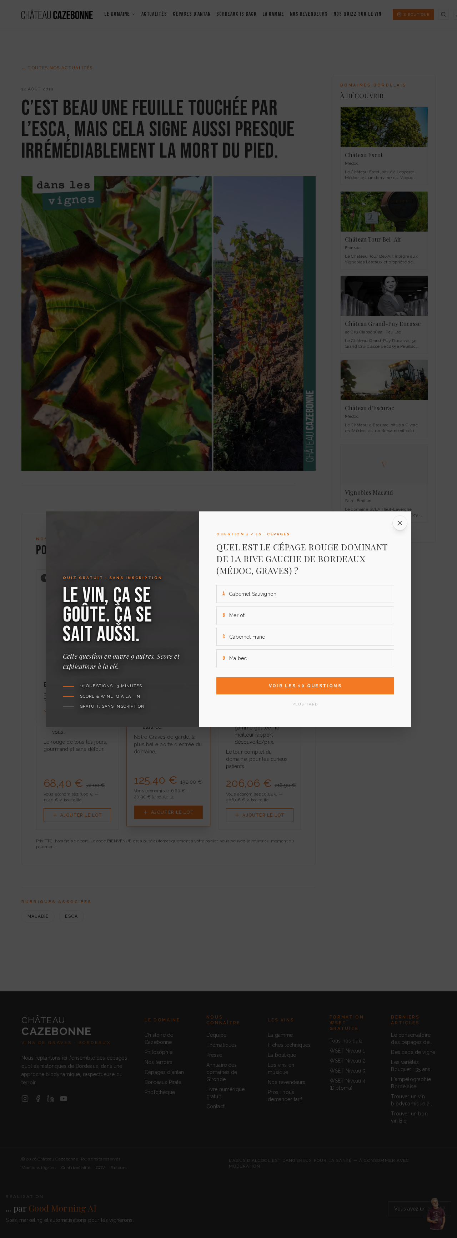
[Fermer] (400, 523)
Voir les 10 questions (305, 685)
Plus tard (305, 704)
